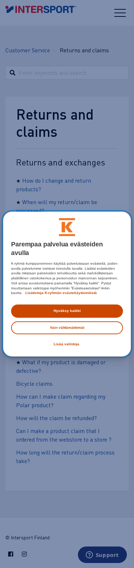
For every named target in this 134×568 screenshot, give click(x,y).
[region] (66, 284)
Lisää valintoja (66, 344)
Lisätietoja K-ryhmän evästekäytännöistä (60, 293)
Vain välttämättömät (67, 327)
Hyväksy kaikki (67, 311)
